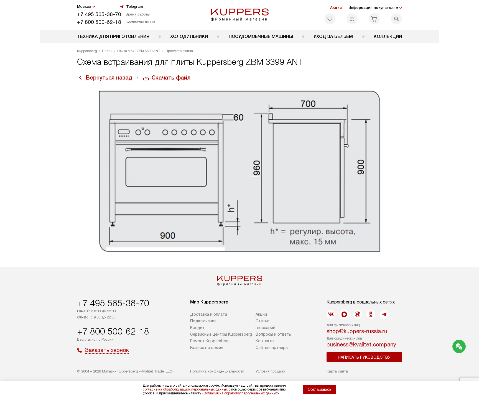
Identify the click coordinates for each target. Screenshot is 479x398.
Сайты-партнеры (272, 347)
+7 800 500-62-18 (99, 22)
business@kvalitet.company (361, 344)
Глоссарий (265, 327)
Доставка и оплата (208, 314)
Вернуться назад (109, 78)
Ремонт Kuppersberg (210, 341)
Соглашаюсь (320, 389)
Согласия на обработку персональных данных (240, 393)
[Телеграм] (384, 314)
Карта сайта (337, 371)
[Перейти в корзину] (374, 18)
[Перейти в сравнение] (352, 18)
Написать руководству (364, 357)
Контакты (265, 341)
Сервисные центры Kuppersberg (221, 334)
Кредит (197, 327)
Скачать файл (171, 78)
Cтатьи (262, 321)
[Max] (344, 314)
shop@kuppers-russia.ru (357, 331)
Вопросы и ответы (274, 334)
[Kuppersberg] (239, 15)
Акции (336, 8)
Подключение (203, 321)
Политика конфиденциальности (217, 371)
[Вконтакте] (331, 314)
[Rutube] (357, 314)
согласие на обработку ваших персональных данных (185, 389)
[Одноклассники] (370, 314)
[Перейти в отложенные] (329, 18)
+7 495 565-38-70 (99, 14)
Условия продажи (271, 371)
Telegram (134, 6)
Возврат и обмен (206, 347)
